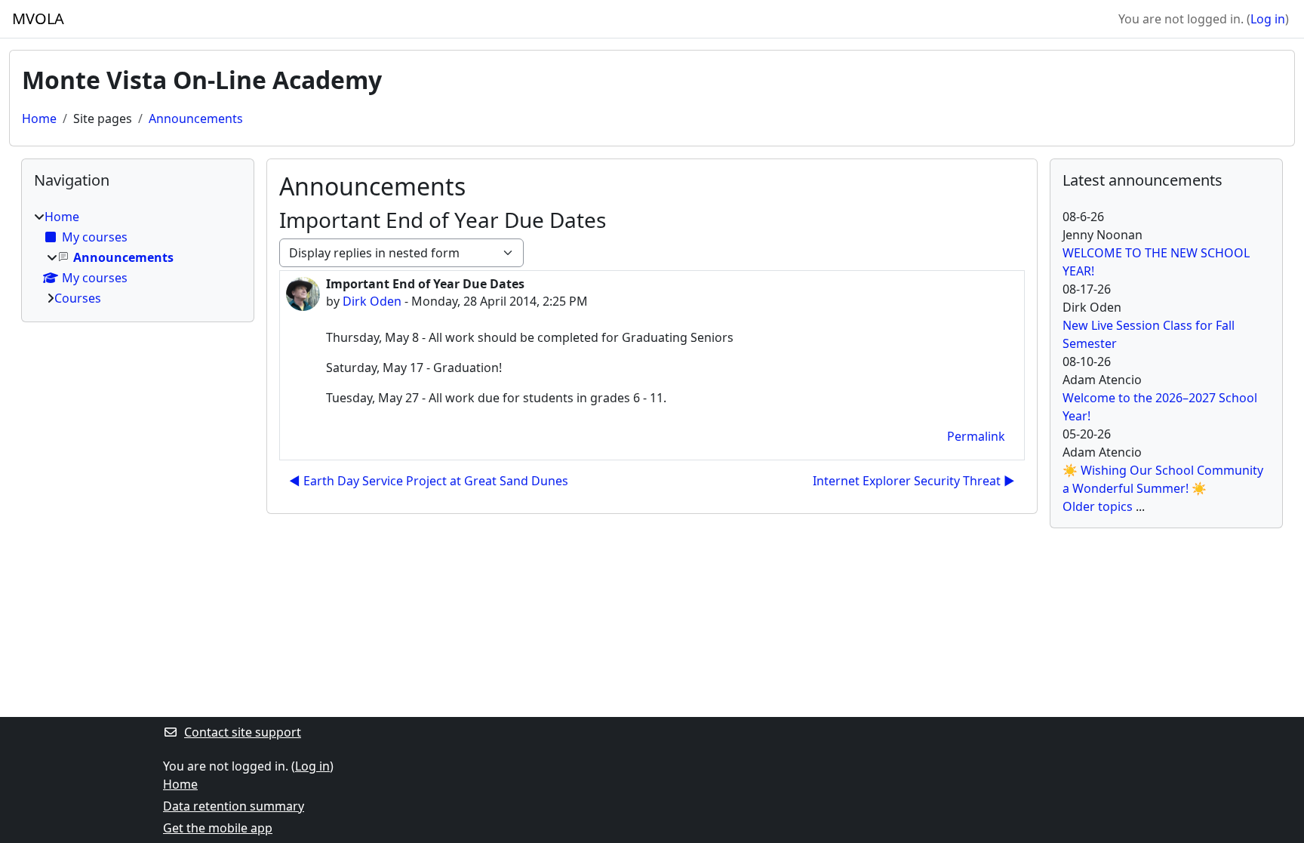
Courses (77, 298)
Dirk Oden (372, 301)
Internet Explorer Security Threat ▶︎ (914, 480)
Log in (1267, 19)
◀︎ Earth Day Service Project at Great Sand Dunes (428, 480)
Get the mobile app (217, 828)
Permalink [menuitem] (976, 436)
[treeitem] (137, 257)
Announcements (196, 118)
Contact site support (242, 732)
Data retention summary (233, 806)
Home (39, 118)
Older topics (1098, 506)
